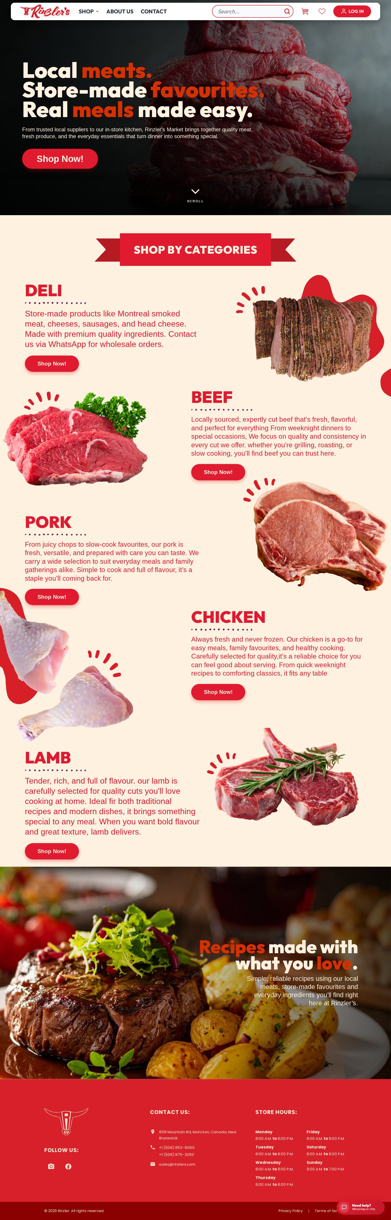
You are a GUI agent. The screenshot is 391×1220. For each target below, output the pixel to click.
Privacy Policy (290, 1210)
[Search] (287, 11)
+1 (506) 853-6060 (177, 1147)
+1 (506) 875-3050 (176, 1154)
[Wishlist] (322, 11)
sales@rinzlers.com (177, 1164)
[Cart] (305, 11)
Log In (356, 11)
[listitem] (51, 1166)
